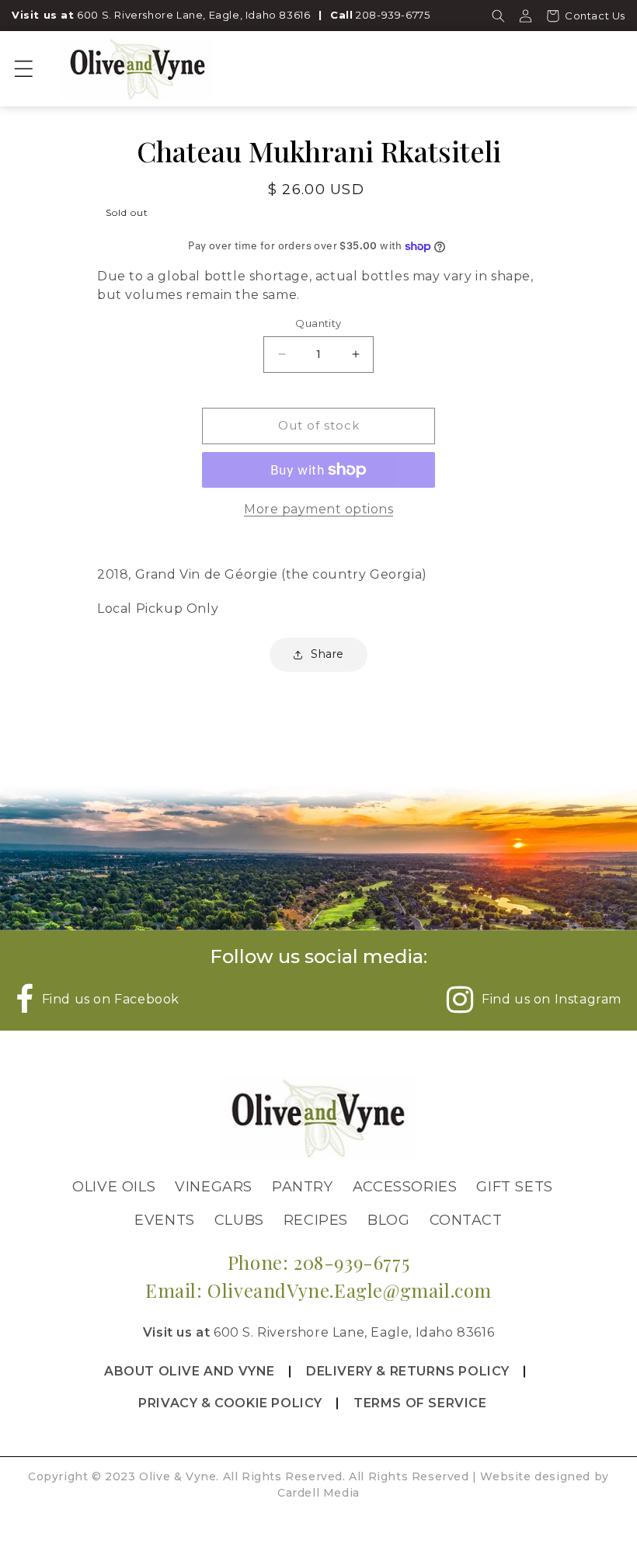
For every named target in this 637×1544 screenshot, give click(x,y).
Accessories (405, 1186)
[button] (498, 15)
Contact (466, 1220)
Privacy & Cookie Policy (230, 1403)
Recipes (316, 1220)
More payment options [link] (318, 509)
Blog (388, 1220)
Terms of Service (420, 1403)
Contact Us (595, 15)
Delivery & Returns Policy (408, 1371)
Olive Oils (113, 1186)
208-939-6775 (393, 15)
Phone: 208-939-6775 (318, 1262)
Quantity (318, 323)
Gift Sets (514, 1186)
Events (164, 1220)
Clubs (239, 1220)
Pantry (302, 1186)
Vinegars (213, 1186)
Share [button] (327, 654)
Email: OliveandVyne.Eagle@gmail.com (318, 1290)
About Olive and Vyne (189, 1371)
